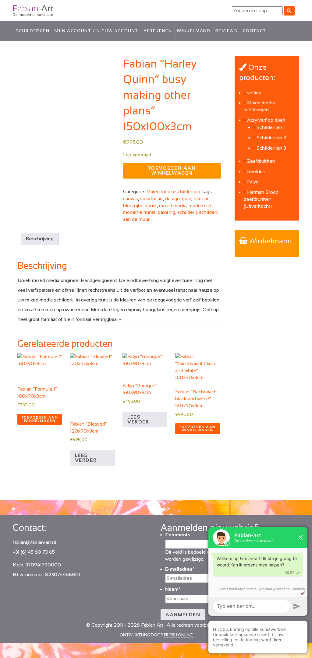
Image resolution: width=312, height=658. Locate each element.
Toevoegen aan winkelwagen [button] (40, 419)
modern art (200, 205)
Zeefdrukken (261, 161)
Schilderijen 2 (271, 137)
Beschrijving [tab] (40, 238)
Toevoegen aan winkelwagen (172, 170)
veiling (254, 92)
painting (166, 212)
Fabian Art (24, 9)
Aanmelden (182, 614)
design (172, 198)
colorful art (151, 198)
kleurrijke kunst (140, 205)
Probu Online (178, 635)
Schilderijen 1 (271, 127)
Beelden (256, 171)
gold (186, 198)
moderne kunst (139, 212)
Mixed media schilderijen (173, 191)
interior (201, 198)
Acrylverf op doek (266, 120)
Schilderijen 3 (271, 148)
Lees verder (86, 458)
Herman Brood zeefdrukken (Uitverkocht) (261, 199)
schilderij (187, 212)
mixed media (172, 205)
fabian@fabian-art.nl (34, 542)
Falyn (253, 181)
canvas (130, 198)
